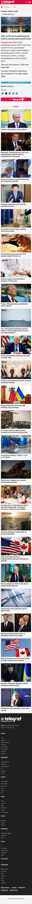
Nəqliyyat (3, 771)
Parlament (3, 744)
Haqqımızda (4, 890)
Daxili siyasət (4, 749)
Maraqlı (3, 825)
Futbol (2, 855)
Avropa (3, 810)
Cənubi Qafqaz (4, 812)
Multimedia (21, 887)
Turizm (2, 773)
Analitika (3, 753)
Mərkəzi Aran (4, 869)
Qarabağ (3, 751)
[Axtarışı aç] (26, 2)
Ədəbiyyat (3, 835)
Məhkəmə (3, 820)
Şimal (2, 873)
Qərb (2, 878)
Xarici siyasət (4, 747)
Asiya (2, 805)
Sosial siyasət (4, 781)
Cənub (2, 880)
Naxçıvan (3, 883)
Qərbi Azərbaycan (5, 742)
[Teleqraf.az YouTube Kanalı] (16, 99)
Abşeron (3, 876)
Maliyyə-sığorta (5, 766)
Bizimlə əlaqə (14, 890)
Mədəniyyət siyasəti (6, 833)
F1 (1, 846)
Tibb (2, 788)
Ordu (2, 738)
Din (2, 792)
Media (2, 790)
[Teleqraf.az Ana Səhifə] (7, 2)
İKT (2, 768)
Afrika (2, 801)
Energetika (3, 764)
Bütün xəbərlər (5, 887)
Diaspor (3, 740)
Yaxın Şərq (3, 807)
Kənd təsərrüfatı (5, 762)
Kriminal (3, 822)
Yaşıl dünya (4, 786)
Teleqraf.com (6, 42)
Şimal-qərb (3, 871)
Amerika (3, 803)
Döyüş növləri (4, 850)
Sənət (2, 837)
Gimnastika (4, 848)
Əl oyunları (3, 852)
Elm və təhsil (4, 783)
